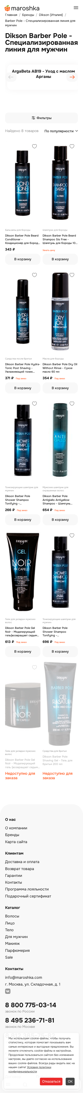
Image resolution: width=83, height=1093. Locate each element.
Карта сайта (16, 841)
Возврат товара (19, 868)
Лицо (10, 923)
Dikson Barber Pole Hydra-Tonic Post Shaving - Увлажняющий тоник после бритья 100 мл (22, 368)
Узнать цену (49, 250)
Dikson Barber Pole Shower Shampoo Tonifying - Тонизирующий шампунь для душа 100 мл (21, 500)
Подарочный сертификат (28, 896)
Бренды (12, 834)
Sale (9, 957)
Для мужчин (16, 936)
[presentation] (11, 77)
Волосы (12, 916)
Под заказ (21, 378)
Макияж (12, 943)
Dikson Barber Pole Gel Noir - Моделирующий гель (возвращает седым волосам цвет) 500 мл (21, 763)
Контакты (13, 882)
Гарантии (13, 875)
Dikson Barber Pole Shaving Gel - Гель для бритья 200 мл (57, 760)
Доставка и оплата (22, 861)
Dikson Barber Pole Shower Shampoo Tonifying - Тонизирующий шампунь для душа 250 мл (59, 631)
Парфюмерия (17, 950)
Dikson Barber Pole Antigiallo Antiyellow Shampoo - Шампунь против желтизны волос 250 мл (59, 500)
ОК (70, 1081)
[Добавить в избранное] (34, 147)
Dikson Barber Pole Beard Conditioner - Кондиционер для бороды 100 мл (22, 239)
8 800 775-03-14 (30, 1005)
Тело (9, 930)
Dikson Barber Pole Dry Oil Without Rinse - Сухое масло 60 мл (60, 367)
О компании (16, 828)
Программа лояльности (27, 889)
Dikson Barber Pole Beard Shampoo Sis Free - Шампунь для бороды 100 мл (60, 239)
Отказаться (51, 1081)
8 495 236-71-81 (29, 1020)
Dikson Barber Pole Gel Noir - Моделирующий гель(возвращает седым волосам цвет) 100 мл (21, 631)
